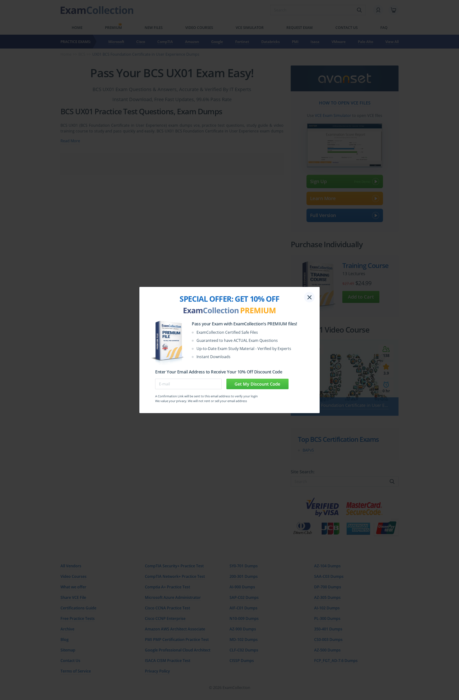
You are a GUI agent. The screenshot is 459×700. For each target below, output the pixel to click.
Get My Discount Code (257, 384)
